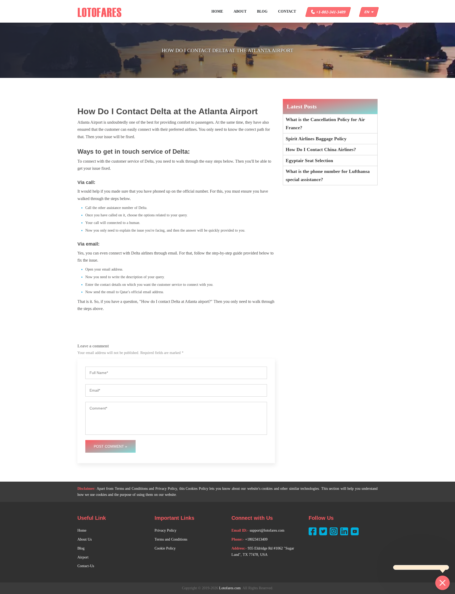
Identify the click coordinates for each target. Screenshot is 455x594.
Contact (287, 11)
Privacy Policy (165, 530)
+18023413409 (256, 539)
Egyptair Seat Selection (309, 160)
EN (368, 12)
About (240, 11)
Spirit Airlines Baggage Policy (316, 138)
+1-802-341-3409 (330, 12)
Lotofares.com (230, 588)
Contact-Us (85, 566)
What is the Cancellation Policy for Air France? (325, 123)
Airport (82, 557)
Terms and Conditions (171, 539)
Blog (262, 11)
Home (217, 11)
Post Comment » (110, 446)
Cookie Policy (165, 548)
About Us (84, 539)
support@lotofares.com (267, 530)
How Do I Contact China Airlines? (321, 149)
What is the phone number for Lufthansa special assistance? (328, 175)
